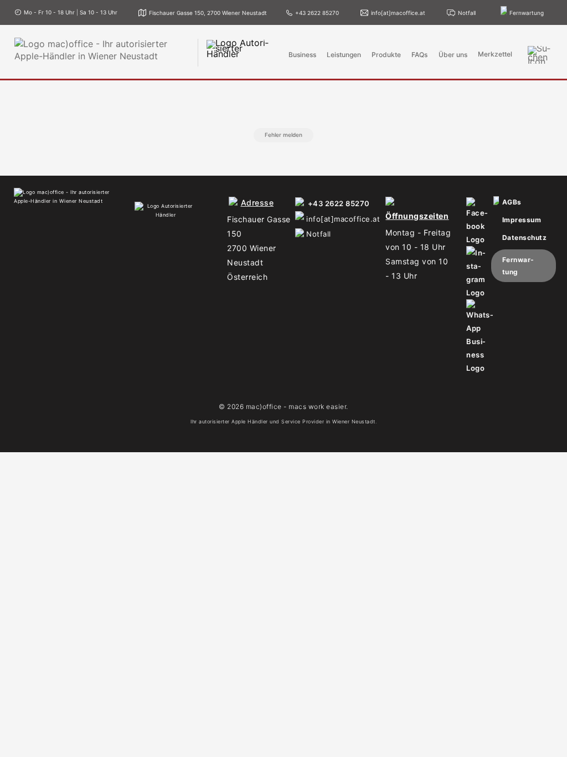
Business (302, 55)
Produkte (386, 55)
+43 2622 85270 (339, 203)
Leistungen (344, 55)
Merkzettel (495, 54)
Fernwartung (518, 265)
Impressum (522, 220)
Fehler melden (283, 134)
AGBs (512, 202)
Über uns (453, 55)
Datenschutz (524, 237)
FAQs (419, 55)
